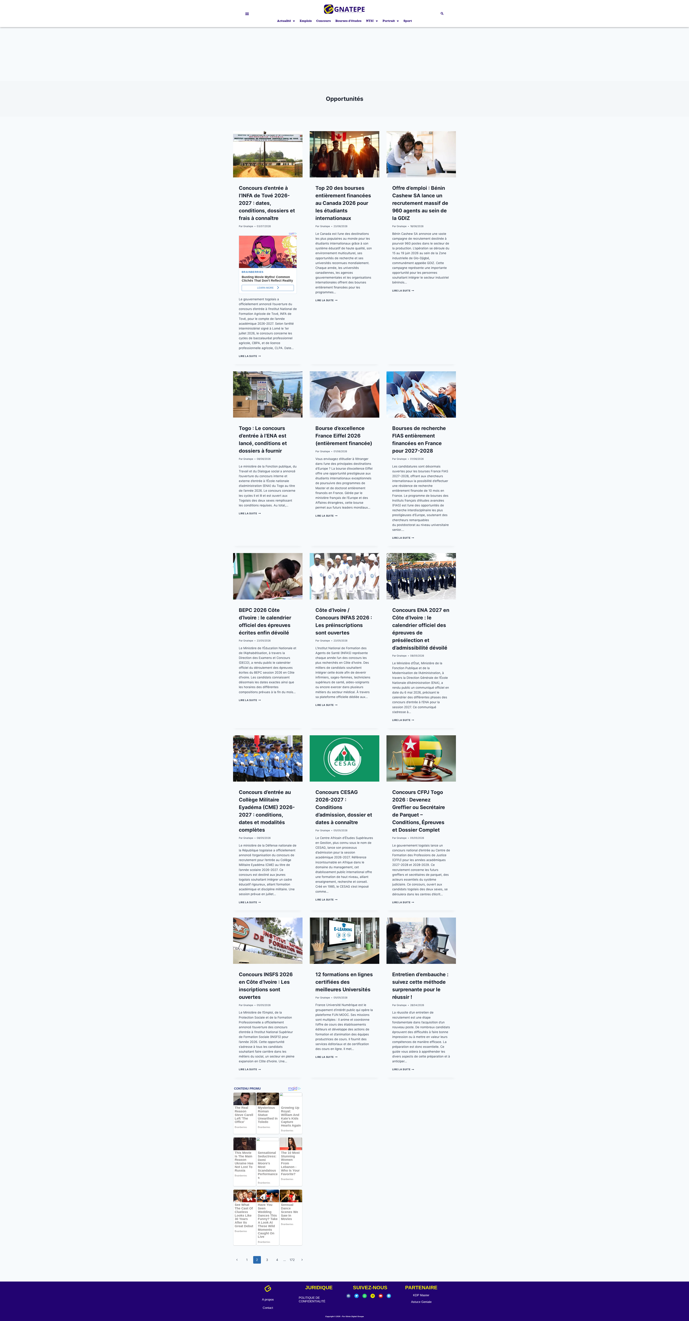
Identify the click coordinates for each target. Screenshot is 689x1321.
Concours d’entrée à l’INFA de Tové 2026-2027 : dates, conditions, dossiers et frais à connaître (267, 203)
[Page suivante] (302, 1260)
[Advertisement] (344, 54)
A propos (268, 1299)
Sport (408, 21)
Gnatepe (248, 226)
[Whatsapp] (364, 1296)
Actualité (284, 21)
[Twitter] (356, 1296)
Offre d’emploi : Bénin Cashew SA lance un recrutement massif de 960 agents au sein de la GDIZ (420, 203)
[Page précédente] (237, 1260)
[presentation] (268, 154)
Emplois (306, 21)
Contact (268, 1308)
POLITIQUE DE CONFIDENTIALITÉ (312, 1299)
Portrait (389, 21)
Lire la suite (250, 356)
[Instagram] (373, 1296)
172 (292, 1260)
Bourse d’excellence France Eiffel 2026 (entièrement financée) (343, 435)
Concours (323, 21)
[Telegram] (389, 1296)
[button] (247, 14)
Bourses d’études (348, 21)
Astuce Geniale (421, 1302)
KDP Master (421, 1295)
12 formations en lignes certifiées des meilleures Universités (344, 982)
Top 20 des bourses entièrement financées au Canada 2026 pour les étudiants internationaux (343, 203)
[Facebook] (348, 1296)
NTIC (370, 21)
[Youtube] (381, 1296)
